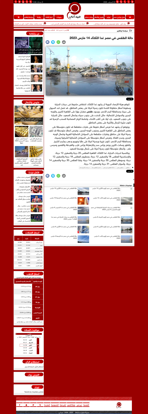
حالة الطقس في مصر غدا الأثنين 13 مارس (63, 188)
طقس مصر (120, 167)
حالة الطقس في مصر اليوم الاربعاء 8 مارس (106, 217)
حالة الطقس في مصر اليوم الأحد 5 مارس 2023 (107, 237)
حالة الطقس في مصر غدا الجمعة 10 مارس (63, 198)
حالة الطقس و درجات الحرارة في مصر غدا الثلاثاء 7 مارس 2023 (64, 218)
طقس (90, 111)
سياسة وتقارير (122, 30)
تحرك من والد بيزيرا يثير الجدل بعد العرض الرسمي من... (78, 23)
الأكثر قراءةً (34, 172)
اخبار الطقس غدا (96, 167)
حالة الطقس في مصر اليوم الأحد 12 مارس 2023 (106, 199)
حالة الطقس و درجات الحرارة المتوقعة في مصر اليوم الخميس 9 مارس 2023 (105, 208)
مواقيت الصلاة (31, 330)
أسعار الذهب (33, 273)
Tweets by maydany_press (33, 391)
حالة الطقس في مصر (108, 167)
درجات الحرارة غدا (84, 167)
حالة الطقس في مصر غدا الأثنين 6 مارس (64, 226)
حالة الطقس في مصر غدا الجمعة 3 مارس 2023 (64, 237)
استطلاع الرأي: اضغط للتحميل (34, 366)
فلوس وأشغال (32, 102)
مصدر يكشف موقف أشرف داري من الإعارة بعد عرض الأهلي (33, 23)
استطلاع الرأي (32, 361)
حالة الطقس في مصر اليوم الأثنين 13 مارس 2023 (106, 189)
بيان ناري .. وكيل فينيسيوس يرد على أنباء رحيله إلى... (120, 23)
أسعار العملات (32, 232)
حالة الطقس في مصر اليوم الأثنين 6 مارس (106, 226)
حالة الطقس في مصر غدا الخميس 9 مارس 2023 (63, 208)
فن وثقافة (34, 33)
